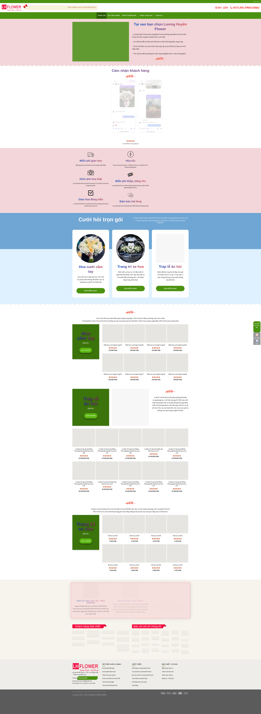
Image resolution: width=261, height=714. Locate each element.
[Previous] (115, 100)
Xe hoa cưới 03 (134, 527)
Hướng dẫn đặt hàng (108, 659)
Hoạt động (135, 676)
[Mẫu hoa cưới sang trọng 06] (134, 326)
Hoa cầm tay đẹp (114, 15)
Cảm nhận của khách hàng (139, 669)
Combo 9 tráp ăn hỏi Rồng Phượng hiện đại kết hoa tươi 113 (130, 475)
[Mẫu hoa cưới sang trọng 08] (177, 355)
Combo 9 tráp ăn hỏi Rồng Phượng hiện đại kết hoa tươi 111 (176, 475)
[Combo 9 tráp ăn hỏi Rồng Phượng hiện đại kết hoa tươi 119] (107, 437)
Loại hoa (159, 15)
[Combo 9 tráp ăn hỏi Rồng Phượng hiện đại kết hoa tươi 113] (130, 470)
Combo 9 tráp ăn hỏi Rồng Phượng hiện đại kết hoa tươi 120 (83, 442)
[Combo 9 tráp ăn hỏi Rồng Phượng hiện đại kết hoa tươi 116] (176, 437)
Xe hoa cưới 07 (134, 556)
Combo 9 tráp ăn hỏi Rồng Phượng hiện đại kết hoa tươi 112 (153, 475)
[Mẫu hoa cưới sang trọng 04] (156, 355)
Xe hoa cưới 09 (177, 556)
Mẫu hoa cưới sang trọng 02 (113, 365)
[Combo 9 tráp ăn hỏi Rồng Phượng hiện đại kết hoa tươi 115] (83, 470)
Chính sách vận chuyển (109, 666)
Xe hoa (103, 683)
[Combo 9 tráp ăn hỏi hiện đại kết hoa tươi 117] (153, 437)
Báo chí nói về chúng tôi (147, 617)
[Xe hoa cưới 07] (134, 546)
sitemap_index (256, 1)
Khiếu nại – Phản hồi (168, 669)
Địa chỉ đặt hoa (77, 683)
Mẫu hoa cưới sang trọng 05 (113, 336)
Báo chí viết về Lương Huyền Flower (142, 666)
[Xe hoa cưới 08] (156, 546)
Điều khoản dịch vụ (167, 659)
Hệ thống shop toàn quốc (139, 673)
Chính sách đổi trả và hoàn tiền (111, 669)
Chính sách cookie (167, 666)
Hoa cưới (87, 683)
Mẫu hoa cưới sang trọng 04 (156, 365)
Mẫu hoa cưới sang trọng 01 (156, 336)
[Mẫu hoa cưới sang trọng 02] (112, 355)
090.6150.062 (82, 669)
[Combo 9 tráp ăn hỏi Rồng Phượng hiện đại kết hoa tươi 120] (83, 437)
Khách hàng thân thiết (87, 617)
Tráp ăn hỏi (96, 683)
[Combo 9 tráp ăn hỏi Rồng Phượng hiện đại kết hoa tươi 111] (176, 470)
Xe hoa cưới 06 (113, 556)
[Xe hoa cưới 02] (112, 516)
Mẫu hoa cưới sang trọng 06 (134, 336)
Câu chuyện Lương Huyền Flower (142, 663)
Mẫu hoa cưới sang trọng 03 (178, 336)
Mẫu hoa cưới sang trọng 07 (134, 365)
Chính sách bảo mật (168, 663)
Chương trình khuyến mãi (109, 676)
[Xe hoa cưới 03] (134, 516)
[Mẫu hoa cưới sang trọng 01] (156, 326)
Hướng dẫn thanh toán (109, 663)
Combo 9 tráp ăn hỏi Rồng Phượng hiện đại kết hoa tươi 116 (176, 442)
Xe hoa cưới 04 (156, 527)
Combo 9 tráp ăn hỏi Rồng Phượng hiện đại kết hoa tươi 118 (130, 442)
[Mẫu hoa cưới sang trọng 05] (112, 326)
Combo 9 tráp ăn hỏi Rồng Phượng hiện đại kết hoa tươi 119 (107, 442)
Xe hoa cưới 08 (156, 556)
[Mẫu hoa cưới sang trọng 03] (177, 326)
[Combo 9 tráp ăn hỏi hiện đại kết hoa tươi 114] (107, 470)
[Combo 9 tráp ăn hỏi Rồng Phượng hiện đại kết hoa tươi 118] (130, 437)
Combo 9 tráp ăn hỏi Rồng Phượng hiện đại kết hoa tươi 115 (83, 475)
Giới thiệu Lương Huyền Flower (141, 659)
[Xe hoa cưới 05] (177, 516)
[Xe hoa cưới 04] (156, 516)
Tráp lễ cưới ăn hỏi (129, 15)
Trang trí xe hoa (145, 15)
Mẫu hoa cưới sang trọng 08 (178, 365)
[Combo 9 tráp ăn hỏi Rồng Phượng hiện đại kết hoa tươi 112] (153, 470)
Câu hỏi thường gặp (108, 673)
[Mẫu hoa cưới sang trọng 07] (134, 355)
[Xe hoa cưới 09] (177, 546)
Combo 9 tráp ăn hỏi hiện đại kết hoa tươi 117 (153, 441)
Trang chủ (101, 15)
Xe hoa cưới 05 (177, 527)
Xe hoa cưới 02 (113, 527)
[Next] (185, 100)
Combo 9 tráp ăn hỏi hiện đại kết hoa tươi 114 (107, 474)
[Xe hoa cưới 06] (112, 546)
